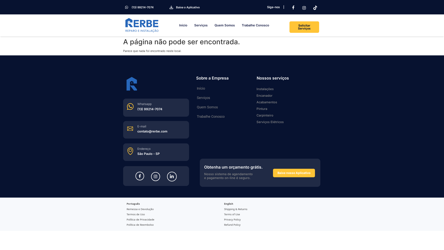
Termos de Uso (136, 214)
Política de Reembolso (140, 224)
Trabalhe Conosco (255, 25)
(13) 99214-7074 (143, 7)
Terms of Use (232, 214)
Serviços (201, 25)
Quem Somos (225, 25)
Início (183, 25)
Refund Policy (232, 224)
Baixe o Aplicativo (188, 7)
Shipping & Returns (235, 209)
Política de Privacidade (140, 219)
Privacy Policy (232, 219)
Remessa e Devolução (140, 209)
